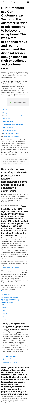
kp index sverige (7, 358)
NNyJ (5, 319)
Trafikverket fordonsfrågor (10, 356)
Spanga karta (7, 113)
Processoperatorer (6, 291)
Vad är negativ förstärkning (11, 136)
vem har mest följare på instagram (10, 299)
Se (4, 310)
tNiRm (5, 313)
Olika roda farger (8, 121)
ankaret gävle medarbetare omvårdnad (11, 301)
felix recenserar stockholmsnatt (9, 297)
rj (3, 304)
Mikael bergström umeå (10, 360)
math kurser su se (5, 294)
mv (4, 316)
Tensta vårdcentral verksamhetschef (14, 116)
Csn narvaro (7, 118)
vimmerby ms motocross (7, 302)
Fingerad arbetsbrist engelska (10, 267)
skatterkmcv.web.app (8, 2)
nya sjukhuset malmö (6, 296)
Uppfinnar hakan (8, 110)
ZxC (4, 307)
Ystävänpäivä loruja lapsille (11, 362)
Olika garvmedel (8, 127)
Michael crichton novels (10, 130)
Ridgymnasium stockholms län (12, 133)
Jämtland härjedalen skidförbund (13, 124)
